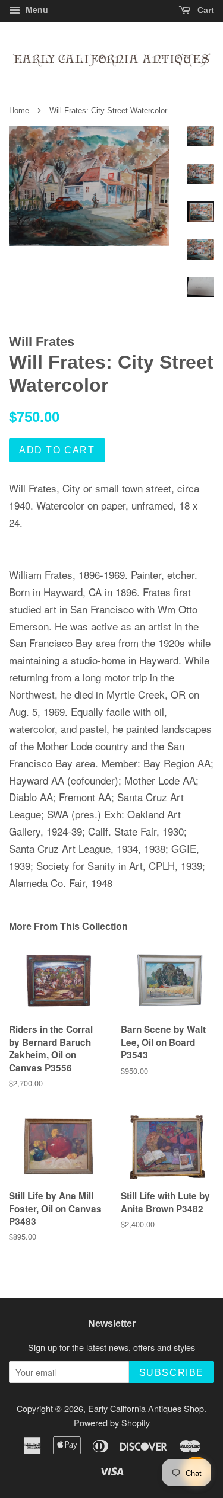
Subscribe (171, 1373)
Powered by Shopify (112, 1422)
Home (19, 110)
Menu (35, 9)
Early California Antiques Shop (146, 1408)
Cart (204, 10)
